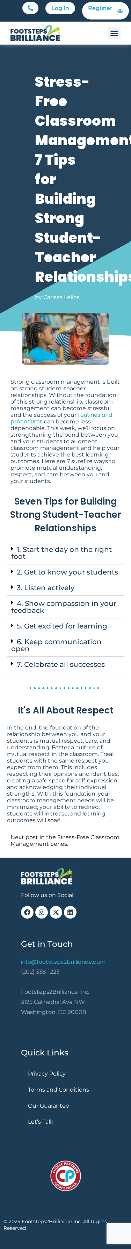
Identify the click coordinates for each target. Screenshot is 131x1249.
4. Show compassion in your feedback (63, 607)
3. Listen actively (45, 588)
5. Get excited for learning (62, 626)
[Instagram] (41, 912)
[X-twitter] (56, 912)
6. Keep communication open (56, 645)
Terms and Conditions (58, 1089)
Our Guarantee (48, 1105)
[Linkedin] (70, 912)
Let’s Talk (40, 1121)
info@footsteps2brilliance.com (63, 962)
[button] (30, 8)
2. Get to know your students (67, 572)
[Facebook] (27, 912)
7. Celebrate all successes (61, 664)
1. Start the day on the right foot (61, 553)
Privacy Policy (47, 1073)
